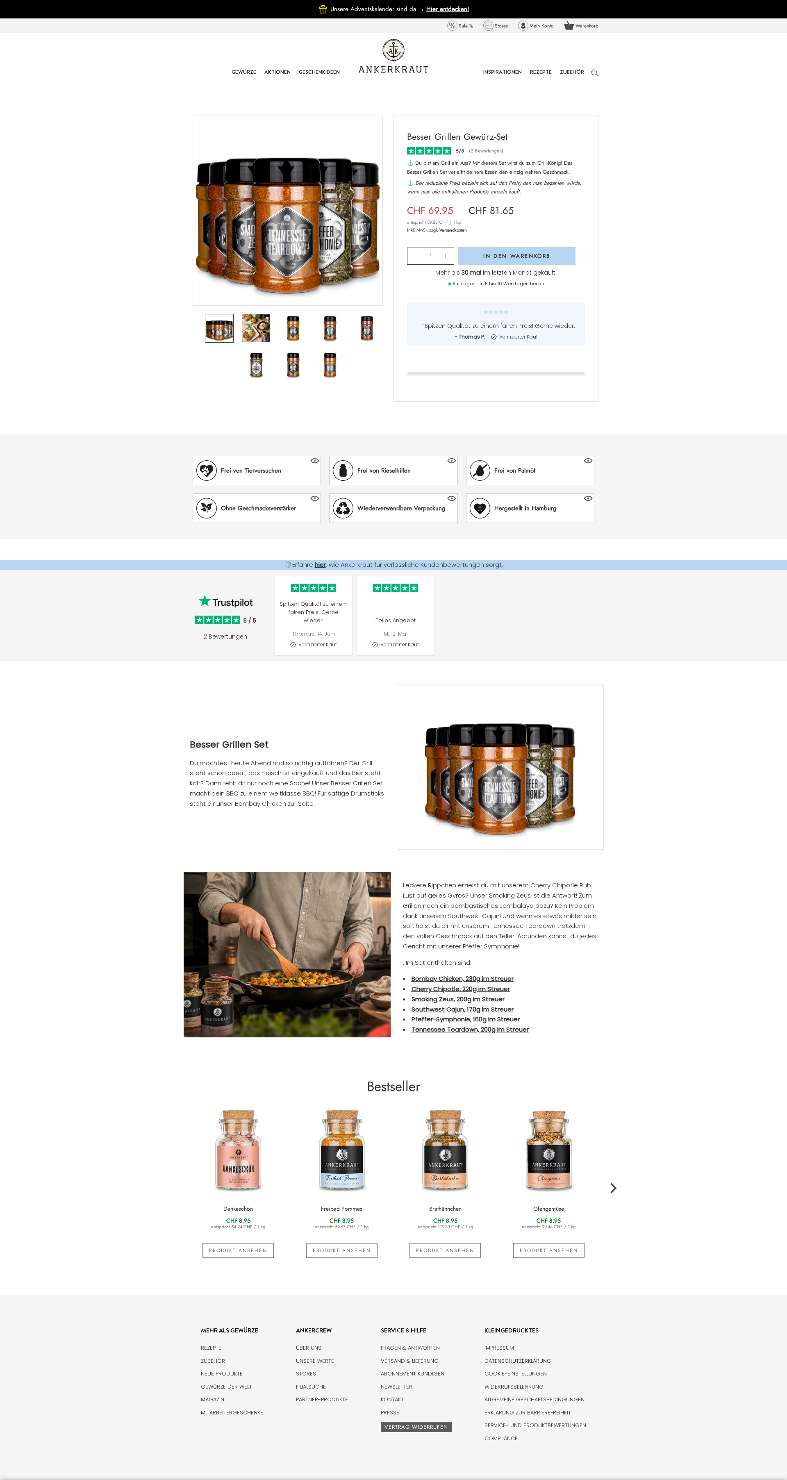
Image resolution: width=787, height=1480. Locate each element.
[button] (257, 470)
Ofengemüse (548, 1209)
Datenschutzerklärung (517, 1361)
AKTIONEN (277, 78)
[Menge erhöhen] (446, 256)
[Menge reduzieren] (415, 256)
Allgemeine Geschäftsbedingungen (534, 1399)
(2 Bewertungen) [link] (486, 151)
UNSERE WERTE (315, 1361)
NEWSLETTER (396, 1387)
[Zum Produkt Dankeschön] (238, 1149)
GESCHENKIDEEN (319, 78)
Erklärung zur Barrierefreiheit (527, 1412)
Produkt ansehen (238, 1250)
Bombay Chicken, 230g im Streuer (463, 978)
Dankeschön (238, 1209)
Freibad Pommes (341, 1209)
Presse (390, 1412)
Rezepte (211, 1348)
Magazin (212, 1399)
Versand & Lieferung (410, 1361)
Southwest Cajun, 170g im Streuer (463, 1009)
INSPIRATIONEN (502, 78)
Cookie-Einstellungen (515, 1374)
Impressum (499, 1348)
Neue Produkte (222, 1374)
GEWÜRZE (244, 78)
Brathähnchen (445, 1209)
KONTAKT (392, 1399)
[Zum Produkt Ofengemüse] (549, 1149)
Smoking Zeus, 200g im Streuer (458, 999)
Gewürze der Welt (226, 1387)
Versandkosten (453, 230)
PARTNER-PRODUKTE (322, 1399)
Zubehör (213, 1361)
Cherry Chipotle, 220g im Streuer (461, 988)
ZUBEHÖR (572, 78)
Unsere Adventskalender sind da (378, 9)
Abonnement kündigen (412, 1374)
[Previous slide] (270, 622)
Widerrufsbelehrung (514, 1387)
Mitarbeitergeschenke (232, 1412)
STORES (306, 1374)
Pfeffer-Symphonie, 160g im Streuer (466, 1019)
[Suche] (594, 77)
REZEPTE (541, 78)
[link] (460, 25)
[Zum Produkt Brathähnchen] (445, 1149)
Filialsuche (311, 1387)
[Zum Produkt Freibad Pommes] (342, 1149)
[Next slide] (602, 622)
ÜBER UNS (308, 1348)
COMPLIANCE (501, 1438)
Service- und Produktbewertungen (535, 1425)
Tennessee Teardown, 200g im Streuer (470, 1029)
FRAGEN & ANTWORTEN (410, 1348)
